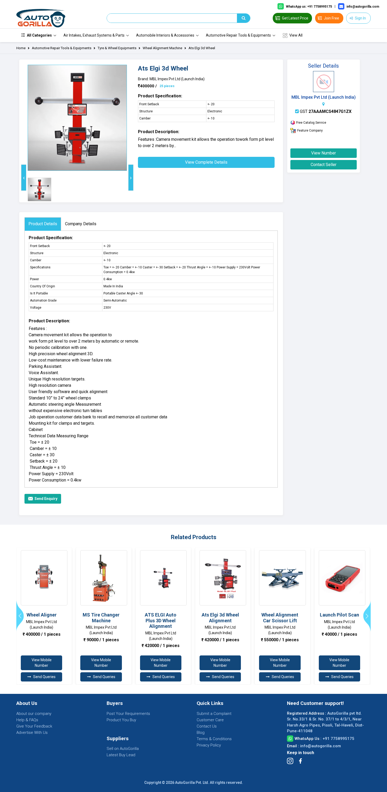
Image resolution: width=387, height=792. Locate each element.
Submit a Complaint (214, 713)
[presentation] (23, 177)
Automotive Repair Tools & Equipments (238, 35)
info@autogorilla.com (320, 746)
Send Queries (44, 677)
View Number (323, 153)
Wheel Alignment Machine (162, 48)
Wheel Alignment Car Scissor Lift (279, 617)
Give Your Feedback (34, 726)
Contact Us (207, 726)
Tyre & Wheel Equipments (117, 48)
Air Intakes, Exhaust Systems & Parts (94, 35)
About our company (33, 713)
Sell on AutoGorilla (123, 748)
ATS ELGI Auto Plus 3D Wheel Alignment (160, 620)
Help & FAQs (27, 720)
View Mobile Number (42, 663)
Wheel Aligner (42, 615)
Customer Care (210, 720)
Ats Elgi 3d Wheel (201, 48)
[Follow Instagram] (290, 761)
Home (21, 48)
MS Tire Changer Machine (101, 617)
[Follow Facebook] (300, 761)
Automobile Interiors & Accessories (165, 35)
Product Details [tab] (42, 223)
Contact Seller (323, 164)
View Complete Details (206, 162)
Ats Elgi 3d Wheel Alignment (220, 617)
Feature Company (310, 130)
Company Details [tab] (80, 223)
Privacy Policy (209, 745)
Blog (201, 732)
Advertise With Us (32, 732)
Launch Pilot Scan (339, 615)
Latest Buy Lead (121, 755)
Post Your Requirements (128, 713)
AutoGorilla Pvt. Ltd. (192, 782)
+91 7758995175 (338, 738)
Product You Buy (121, 720)
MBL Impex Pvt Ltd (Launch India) (323, 97)
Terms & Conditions (214, 738)
